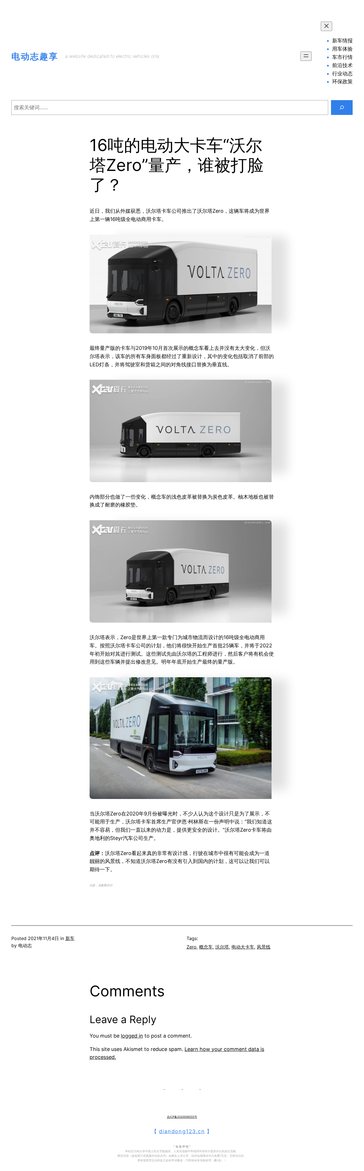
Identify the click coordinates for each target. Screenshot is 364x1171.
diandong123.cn (182, 1131)
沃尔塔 (222, 947)
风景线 (263, 947)
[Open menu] (306, 56)
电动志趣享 (34, 56)
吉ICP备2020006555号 (182, 1116)
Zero (192, 947)
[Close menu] (326, 26)
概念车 (206, 947)
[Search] (342, 107)
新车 (70, 938)
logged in (132, 1036)
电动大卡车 (242, 947)
